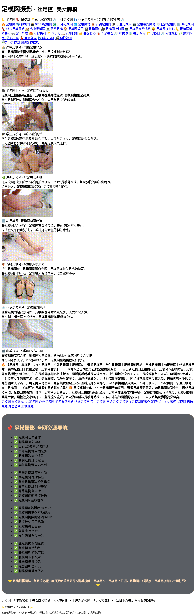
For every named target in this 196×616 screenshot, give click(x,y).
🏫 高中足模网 (35, 29)
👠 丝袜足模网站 (13, 29)
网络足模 (112, 401)
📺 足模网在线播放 (138, 29)
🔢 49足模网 (185, 24)
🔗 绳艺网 (12, 38)
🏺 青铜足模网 (101, 24)
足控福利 (157, 401)
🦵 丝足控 (53, 33)
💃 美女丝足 (28, 38)
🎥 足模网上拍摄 (112, 29)
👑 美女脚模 (87, 33)
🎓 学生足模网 (122, 24)
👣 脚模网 (23, 24)
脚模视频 (27, 406)
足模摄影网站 (64, 401)
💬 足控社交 (19, 33)
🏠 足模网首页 (73, 29)
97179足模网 (29, 401)
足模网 (6, 401)
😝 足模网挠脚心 (163, 29)
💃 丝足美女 (104, 33)
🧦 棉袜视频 (169, 33)
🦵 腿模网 (153, 33)
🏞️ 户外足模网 (63, 24)
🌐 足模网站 (82, 24)
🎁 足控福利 (37, 33)
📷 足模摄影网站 (143, 24)
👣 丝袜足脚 (46, 38)
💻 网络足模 (54, 29)
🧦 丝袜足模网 (166, 24)
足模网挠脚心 (141, 401)
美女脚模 (170, 401)
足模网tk (125, 401)
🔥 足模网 (8, 24)
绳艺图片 (14, 406)
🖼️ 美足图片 (137, 33)
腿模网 (181, 401)
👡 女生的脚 (69, 33)
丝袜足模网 (82, 401)
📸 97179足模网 (41, 24)
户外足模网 (46, 401)
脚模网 (16, 401)
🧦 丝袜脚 (121, 33)
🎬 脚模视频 (63, 38)
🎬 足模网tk (92, 29)
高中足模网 (98, 401)
